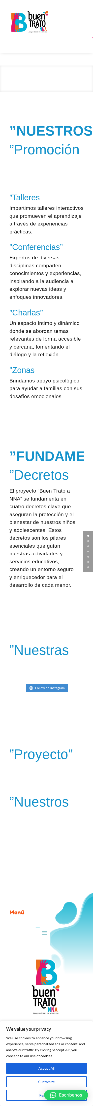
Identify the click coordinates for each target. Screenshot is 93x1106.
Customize (46, 1082)
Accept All (46, 1068)
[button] (66, 1095)
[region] (46, 1063)
